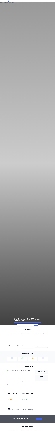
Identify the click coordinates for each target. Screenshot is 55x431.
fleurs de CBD (31, 330)
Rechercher (36, 325)
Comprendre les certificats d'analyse (40, 377)
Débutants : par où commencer (39, 380)
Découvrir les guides (27, 322)
